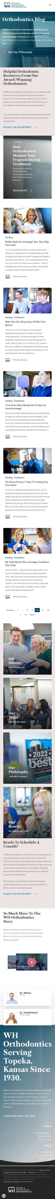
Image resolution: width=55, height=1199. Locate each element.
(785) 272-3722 (45, 1140)
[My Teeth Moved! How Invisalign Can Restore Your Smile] (27, 541)
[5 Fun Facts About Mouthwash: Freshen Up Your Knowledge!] (27, 384)
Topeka (42, 1170)
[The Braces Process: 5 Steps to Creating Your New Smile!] (27, 461)
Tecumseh (32, 1172)
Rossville (12, 1172)
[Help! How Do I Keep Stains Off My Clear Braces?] (27, 300)
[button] (50, 5)
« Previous (10, 610)
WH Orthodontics (20, 277)
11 (43, 610)
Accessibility (15, 1181)
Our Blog (9, 238)
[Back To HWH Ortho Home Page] (20, 1191)
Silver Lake (23, 1172)
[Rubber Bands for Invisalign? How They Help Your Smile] (27, 220)
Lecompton (6, 1172)
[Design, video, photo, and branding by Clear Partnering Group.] (4, 1196)
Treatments (19, 318)
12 (48, 610)
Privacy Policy (7, 1181)
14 (25, 615)
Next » (32, 615)
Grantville (47, 1170)
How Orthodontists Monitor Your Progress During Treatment (26, 155)
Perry (17, 1172)
